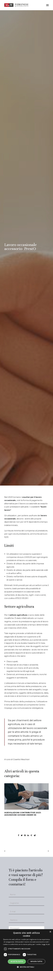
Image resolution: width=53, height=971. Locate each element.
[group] (26, 799)
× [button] (50, 932)
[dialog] (26, 950)
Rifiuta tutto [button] (36, 961)
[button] (26, 967)
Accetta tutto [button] (17, 961)
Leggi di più (46, 944)
